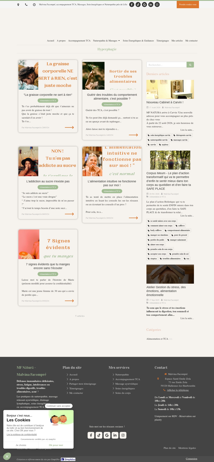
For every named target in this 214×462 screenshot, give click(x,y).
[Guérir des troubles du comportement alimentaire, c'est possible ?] (111, 75)
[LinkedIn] (150, 4)
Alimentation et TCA (157, 338)
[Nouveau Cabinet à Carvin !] (170, 89)
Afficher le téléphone (178, 390)
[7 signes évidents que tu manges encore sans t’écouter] (47, 244)
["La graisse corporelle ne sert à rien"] (47, 75)
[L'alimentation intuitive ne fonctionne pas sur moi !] (111, 161)
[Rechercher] (190, 65)
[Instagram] (157, 4)
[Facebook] (131, 4)
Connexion (191, 458)
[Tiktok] (138, 4)
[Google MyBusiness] (144, 4)
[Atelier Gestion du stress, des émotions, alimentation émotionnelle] (170, 274)
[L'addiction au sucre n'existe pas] (47, 161)
